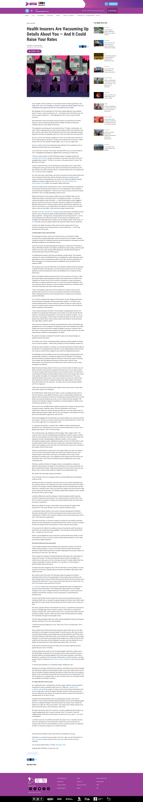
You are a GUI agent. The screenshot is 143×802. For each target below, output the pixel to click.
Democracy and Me (81, 784)
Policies (78, 788)
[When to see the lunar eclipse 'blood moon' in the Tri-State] (99, 95)
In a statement (36, 586)
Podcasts (50, 15)
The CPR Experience (62, 778)
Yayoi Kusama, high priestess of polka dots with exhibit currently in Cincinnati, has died (110, 121)
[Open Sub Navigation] (29, 15)
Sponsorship (90, 15)
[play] (27, 11)
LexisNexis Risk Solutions (39, 158)
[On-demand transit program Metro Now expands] (99, 147)
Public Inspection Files (101, 778)
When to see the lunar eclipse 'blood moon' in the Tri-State (110, 96)
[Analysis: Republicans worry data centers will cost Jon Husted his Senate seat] (99, 106)
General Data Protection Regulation (60, 659)
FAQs (97, 784)
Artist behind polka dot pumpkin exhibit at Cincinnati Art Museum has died (110, 58)
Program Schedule (61, 784)
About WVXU (60, 781)
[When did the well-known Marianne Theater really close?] (99, 69)
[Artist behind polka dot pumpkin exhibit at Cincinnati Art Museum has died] (99, 56)
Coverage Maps (100, 781)
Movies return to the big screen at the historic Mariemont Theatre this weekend (109, 45)
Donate (114, 4)
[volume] (31, 10)
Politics (106, 104)
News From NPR (31, 23)
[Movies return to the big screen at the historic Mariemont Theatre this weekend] (99, 43)
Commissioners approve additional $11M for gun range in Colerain (109, 32)
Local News (106, 27)
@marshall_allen (61, 745)
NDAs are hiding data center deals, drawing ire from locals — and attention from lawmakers (110, 83)
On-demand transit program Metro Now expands (109, 148)
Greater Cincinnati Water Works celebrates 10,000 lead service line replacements (110, 135)
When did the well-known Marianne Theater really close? (109, 70)
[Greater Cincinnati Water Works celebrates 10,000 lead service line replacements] (99, 132)
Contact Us (79, 781)
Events (78, 778)
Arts (105, 53)
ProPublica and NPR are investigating (49, 212)
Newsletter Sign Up (61, 788)
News (27, 15)
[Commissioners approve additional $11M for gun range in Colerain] (99, 30)
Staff (97, 788)
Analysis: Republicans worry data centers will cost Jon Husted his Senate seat (110, 108)
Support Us (81, 15)
